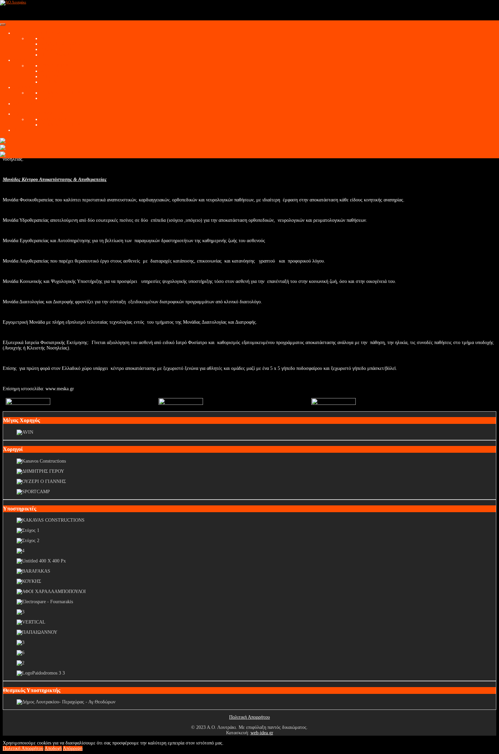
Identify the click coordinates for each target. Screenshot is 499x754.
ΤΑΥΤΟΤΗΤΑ (55, 65)
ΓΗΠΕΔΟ (50, 82)
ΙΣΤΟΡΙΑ (50, 76)
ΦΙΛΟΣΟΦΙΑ (54, 119)
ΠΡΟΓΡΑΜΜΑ (55, 54)
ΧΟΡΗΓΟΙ (24, 130)
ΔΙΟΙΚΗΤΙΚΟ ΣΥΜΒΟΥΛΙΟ (69, 71)
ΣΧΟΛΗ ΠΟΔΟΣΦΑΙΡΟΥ (39, 113)
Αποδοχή (53, 748)
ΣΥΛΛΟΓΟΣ (26, 60)
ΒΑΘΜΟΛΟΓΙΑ (56, 49)
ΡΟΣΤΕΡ (49, 98)
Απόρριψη (72, 748)
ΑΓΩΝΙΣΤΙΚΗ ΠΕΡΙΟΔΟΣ (40, 33)
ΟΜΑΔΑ (22, 87)
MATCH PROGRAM (61, 44)
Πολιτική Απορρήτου (249, 717)
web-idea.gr (262, 732)
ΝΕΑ (46, 38)
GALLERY (25, 103)
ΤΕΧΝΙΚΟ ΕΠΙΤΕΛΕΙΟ (65, 92)
